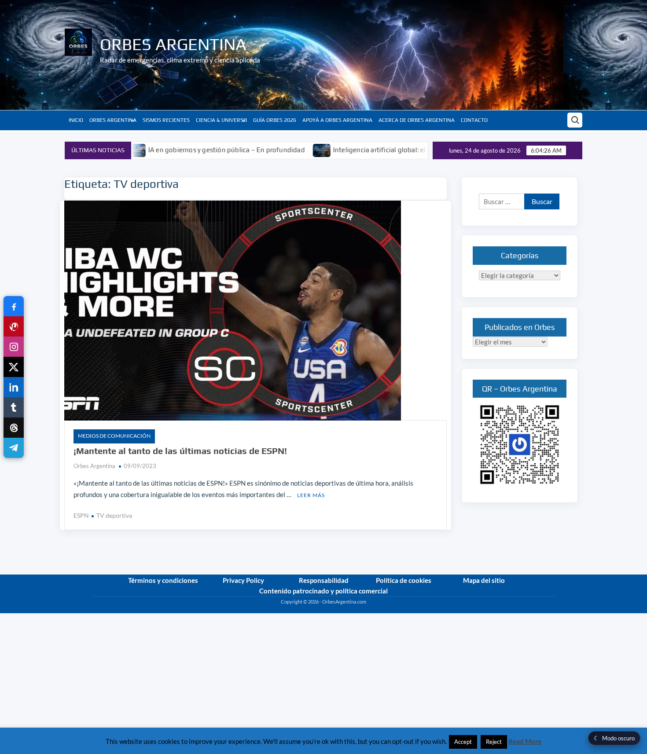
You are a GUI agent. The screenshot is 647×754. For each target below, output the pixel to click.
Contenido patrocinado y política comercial (323, 591)
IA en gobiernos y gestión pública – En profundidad (192, 150)
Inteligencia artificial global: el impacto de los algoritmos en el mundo (405, 150)
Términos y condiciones (163, 580)
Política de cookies (403, 580)
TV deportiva (114, 515)
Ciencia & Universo (221, 120)
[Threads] (14, 427)
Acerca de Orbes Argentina (417, 120)
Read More (524, 741)
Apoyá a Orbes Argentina (337, 120)
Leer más (311, 495)
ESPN (81, 515)
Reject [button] (494, 741)
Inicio (76, 120)
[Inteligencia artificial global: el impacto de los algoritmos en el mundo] (288, 150)
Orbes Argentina (173, 44)
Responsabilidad (324, 580)
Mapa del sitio (484, 580)
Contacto (474, 120)
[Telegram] (14, 448)
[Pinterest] (14, 326)
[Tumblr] (14, 407)
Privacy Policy (243, 580)
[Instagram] (14, 347)
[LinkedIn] (14, 387)
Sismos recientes (166, 120)
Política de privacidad (532, 609)
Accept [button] (463, 741)
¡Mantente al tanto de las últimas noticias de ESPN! (180, 451)
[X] (14, 367)
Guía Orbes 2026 (274, 120)
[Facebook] (14, 306)
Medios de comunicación (114, 435)
